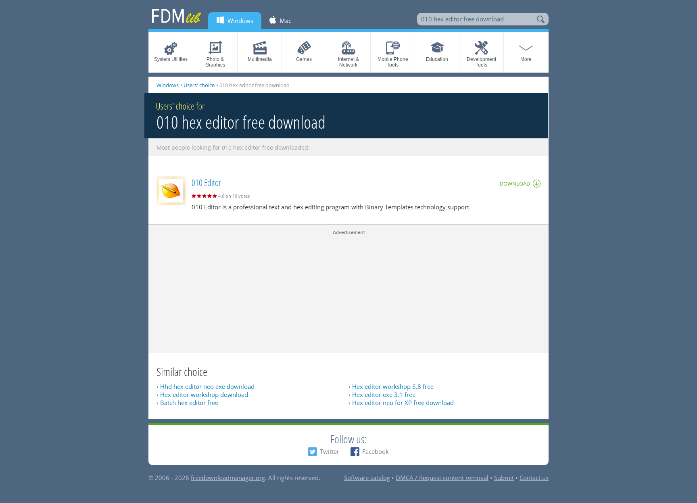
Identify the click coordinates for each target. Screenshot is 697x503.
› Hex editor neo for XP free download (401, 403)
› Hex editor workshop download (202, 394)
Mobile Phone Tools (393, 62)
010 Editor (206, 182)
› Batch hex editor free (187, 403)
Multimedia (260, 59)
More (526, 59)
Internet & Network (348, 62)
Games (304, 59)
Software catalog (367, 478)
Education (437, 59)
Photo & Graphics (215, 62)
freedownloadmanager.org (228, 478)
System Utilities (171, 59)
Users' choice (199, 85)
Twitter (329, 451)
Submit (504, 478)
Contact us (534, 478)
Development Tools (481, 62)
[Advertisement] (348, 292)
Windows (168, 85)
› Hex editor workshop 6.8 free (391, 386)
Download (515, 183)
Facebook (375, 451)
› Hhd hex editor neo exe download (206, 386)
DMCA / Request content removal (442, 478)
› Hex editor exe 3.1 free (381, 394)
